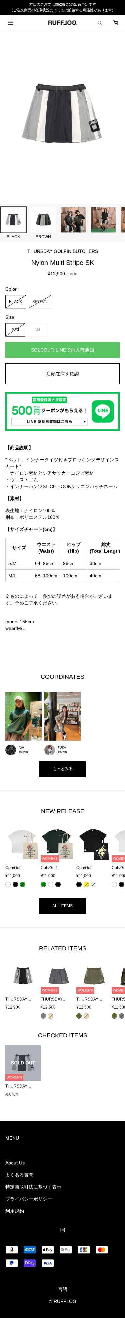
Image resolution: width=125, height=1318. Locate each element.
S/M (15, 329)
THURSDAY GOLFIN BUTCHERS (62, 251)
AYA (21, 747)
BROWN (40, 301)
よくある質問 (19, 1175)
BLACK (15, 301)
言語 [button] (62, 1289)
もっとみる (63, 768)
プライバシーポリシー (28, 1199)
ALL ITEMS (62, 906)
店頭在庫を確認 (62, 373)
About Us (15, 1162)
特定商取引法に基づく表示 (33, 1187)
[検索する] (99, 22)
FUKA (62, 747)
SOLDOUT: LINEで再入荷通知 (62, 350)
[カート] (115, 22)
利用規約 (14, 1211)
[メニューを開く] (10, 22)
